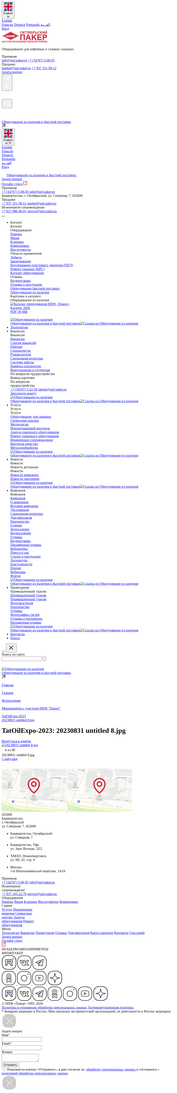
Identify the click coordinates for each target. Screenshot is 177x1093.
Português (33, 25)
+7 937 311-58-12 (44, 68)
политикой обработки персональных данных (35, 1073)
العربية (45, 25)
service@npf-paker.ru (42, 211)
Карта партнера (101, 933)
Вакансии (27, 933)
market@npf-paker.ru (16, 68)
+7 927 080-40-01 (14, 211)
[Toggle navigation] (3, 216)
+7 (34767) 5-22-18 (23, 389)
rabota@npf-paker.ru (52, 389)
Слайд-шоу (10, 759)
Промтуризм (45, 933)
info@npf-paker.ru (14, 60)
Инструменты (48, 902)
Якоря (18, 902)
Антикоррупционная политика (111, 1007)
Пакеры (7, 902)
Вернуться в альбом (16, 741)
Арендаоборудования (13, 919)
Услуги (7, 909)
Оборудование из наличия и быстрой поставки (42, 175)
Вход (5, 28)
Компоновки (68, 902)
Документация (78, 933)
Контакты (121, 933)
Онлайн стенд (12, 184)
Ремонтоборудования (18, 923)
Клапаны (30, 902)
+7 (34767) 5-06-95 (41, 60)
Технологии (10, 933)
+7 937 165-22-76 (14, 894)
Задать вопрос (12, 72)
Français (7, 25)
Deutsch (19, 25)
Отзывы (61, 933)
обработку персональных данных (111, 1069)
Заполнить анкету (23, 393)
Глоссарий (137, 933)
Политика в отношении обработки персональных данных (44, 1007)
